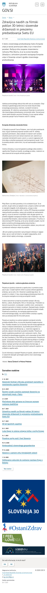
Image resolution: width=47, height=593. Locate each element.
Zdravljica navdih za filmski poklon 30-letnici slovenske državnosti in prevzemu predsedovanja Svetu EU (22, 414)
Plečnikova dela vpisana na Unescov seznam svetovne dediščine (20, 402)
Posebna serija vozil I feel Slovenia (16, 438)
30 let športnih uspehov (12, 424)
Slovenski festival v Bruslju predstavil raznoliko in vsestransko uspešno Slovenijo (22, 383)
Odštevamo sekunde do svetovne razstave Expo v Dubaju (22, 461)
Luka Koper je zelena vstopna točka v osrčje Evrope (23, 431)
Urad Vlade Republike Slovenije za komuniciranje (31, 39)
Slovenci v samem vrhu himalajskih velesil (19, 452)
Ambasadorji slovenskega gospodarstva (18, 445)
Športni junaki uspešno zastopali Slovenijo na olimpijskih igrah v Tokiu (21, 393)
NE (11, 564)
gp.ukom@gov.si (9, 577)
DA (5, 564)
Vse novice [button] (7, 469)
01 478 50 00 (8, 575)
